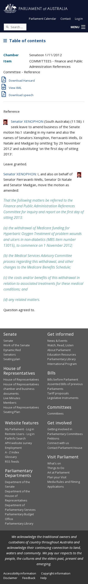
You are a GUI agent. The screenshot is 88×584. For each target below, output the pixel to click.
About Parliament (59, 350)
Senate (8, 341)
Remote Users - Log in (20, 434)
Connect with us (58, 443)
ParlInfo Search (15, 438)
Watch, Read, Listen (60, 345)
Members (9, 403)
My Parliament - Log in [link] (19, 429)
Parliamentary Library (61, 359)
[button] (78, 27)
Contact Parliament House (64, 448)
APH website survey (18, 443)
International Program (62, 364)
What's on (54, 463)
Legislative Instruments (63, 398)
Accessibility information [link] (19, 573)
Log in (79, 19)
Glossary (11, 457)
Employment (13, 448)
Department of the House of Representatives (17, 496)
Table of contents (26, 40)
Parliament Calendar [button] (42, 19)
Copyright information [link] (55, 573)
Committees (55, 413)
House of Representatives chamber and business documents (21, 389)
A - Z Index (12, 452)
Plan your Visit (56, 477)
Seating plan (11, 359)
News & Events (57, 341)
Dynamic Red (12, 350)
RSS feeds (12, 461)
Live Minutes (11, 398)
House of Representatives (21, 379)
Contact (65, 19)
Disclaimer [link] (10, 578)
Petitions (53, 438)
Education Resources (61, 354)
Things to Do (55, 468)
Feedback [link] (28, 578)
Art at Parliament (58, 472)
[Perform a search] (7, 26)
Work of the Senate (16, 345)
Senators (9, 354)
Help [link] (43, 578)
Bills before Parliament (62, 379)
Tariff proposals (58, 393)
